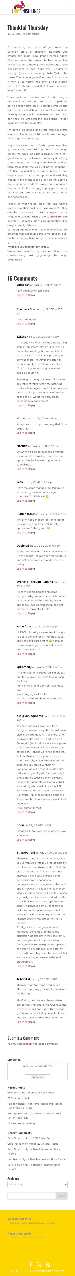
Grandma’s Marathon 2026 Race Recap (31, 1092)
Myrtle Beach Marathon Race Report (44, 1159)
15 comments (31, 33)
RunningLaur (26, 514)
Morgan (22, 446)
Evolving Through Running (35, 582)
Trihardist (23, 979)
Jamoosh (23, 285)
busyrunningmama (30, 716)
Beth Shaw (13, 1138)
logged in (28, 1043)
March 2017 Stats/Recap (39, 1138)
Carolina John (15, 1143)
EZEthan (22, 336)
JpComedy (24, 667)
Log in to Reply (26, 295)
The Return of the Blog (21, 1123)
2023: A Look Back (18, 1098)
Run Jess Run (26, 309)
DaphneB (23, 545)
